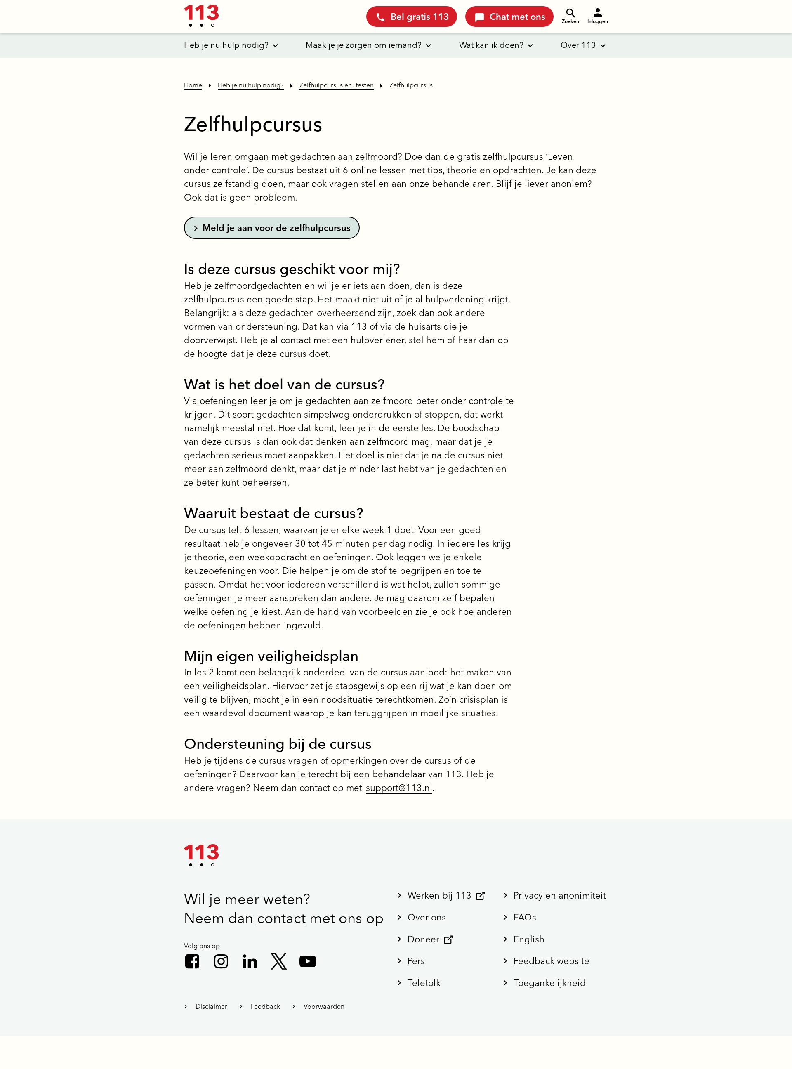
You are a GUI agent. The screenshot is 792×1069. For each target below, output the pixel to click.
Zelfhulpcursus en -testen (336, 85)
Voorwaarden (324, 1006)
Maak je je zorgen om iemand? (364, 45)
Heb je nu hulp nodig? (226, 45)
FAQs (525, 917)
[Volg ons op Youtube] (307, 961)
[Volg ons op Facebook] (192, 961)
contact (281, 918)
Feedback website (551, 961)
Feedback (265, 1006)
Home (193, 85)
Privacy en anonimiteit (560, 895)
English (529, 939)
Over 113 (578, 45)
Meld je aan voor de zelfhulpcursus (277, 228)
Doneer (423, 939)
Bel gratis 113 (420, 16)
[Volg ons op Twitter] (279, 961)
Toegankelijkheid (550, 983)
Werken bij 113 (439, 895)
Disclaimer (211, 1006)
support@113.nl (399, 787)
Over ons (427, 917)
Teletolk (424, 983)
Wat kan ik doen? (491, 45)
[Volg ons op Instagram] (221, 961)
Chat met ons (517, 16)
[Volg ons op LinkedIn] (250, 961)
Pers (416, 961)
